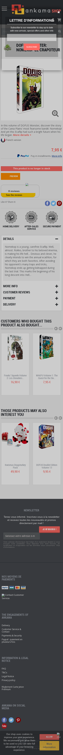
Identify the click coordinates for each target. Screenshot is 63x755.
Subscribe (31, 47)
